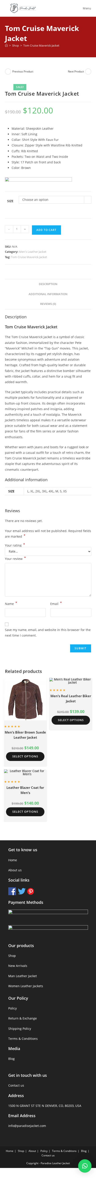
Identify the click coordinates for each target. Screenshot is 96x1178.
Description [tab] (48, 284)
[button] (85, 1166)
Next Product (76, 71)
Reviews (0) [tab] (48, 304)
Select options (25, 756)
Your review (15, 558)
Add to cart (46, 230)
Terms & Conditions (23, 1038)
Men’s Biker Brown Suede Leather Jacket (25, 735)
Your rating (15, 545)
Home (12, 860)
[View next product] (88, 71)
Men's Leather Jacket (32, 252)
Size (10, 201)
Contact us (16, 1085)
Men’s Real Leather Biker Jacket (70, 698)
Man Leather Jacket (22, 976)
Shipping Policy (19, 1028)
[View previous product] (8, 71)
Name (11, 603)
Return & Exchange (22, 1018)
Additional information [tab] (48, 294)
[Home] (6, 45)
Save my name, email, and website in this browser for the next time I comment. (48, 632)
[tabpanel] (48, 148)
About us (15, 870)
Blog (11, 1059)
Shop (12, 956)
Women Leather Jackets (25, 986)
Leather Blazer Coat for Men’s (25, 790)
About (32, 1151)
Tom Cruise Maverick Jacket (41, 45)
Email (56, 603)
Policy (12, 1008)
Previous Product (22, 71)
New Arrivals (17, 966)
